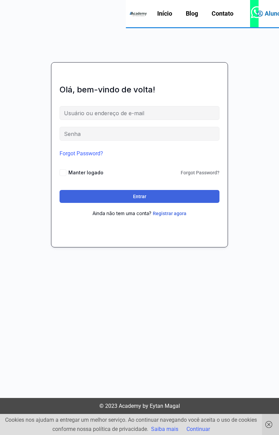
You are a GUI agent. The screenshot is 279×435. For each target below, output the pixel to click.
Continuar (198, 429)
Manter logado (85, 172)
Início (164, 13)
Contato (222, 13)
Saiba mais (164, 429)
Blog (192, 13)
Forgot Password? (81, 153)
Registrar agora (169, 213)
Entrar (139, 196)
